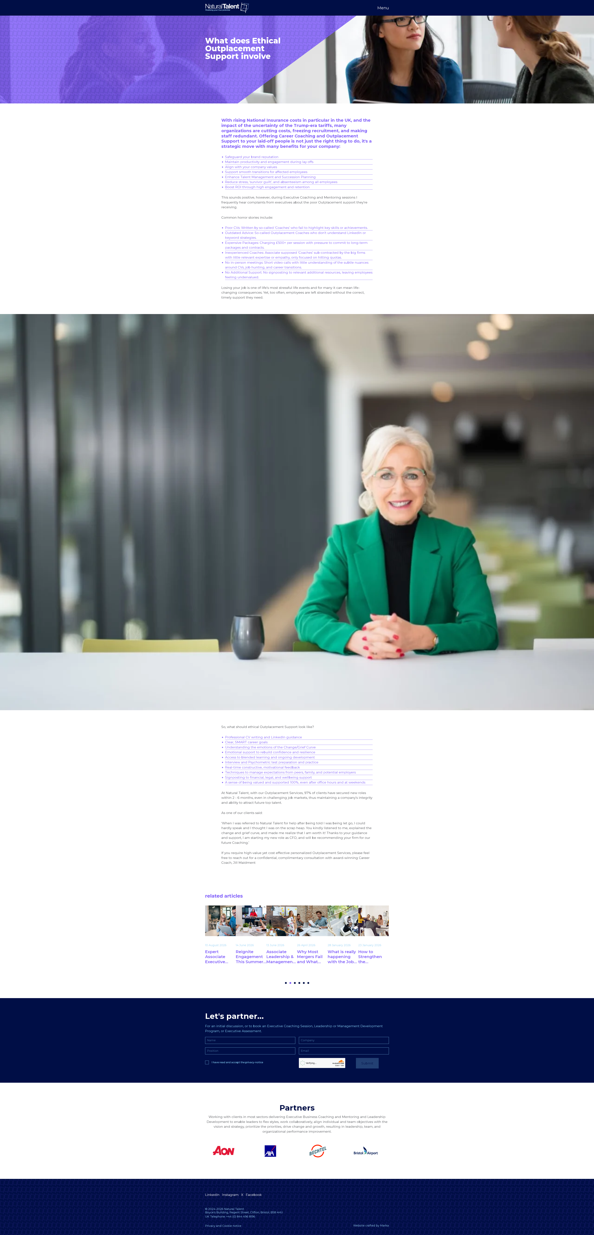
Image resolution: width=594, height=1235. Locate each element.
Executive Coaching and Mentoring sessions (319, 197)
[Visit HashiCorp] (368, 1151)
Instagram (230, 1195)
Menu (383, 8)
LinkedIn (212, 1195)
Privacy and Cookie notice (223, 1226)
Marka (384, 1225)
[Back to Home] (227, 7)
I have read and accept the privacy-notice (237, 1062)
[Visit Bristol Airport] (225, 1151)
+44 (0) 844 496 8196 (240, 1216)
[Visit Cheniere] (273, 1151)
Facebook (254, 1195)
